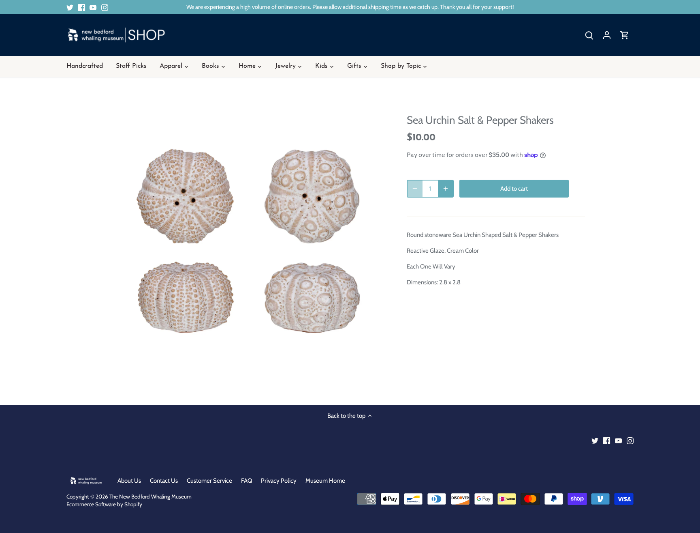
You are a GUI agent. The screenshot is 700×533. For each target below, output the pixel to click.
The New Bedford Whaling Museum (150, 496)
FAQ (246, 480)
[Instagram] (104, 7)
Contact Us (164, 480)
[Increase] (445, 188)
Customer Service (209, 480)
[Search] (589, 35)
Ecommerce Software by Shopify (104, 504)
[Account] (607, 35)
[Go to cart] (625, 35)
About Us (129, 480)
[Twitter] (69, 7)
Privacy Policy (279, 480)
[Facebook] (81, 7)
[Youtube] (93, 7)
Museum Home (325, 480)
